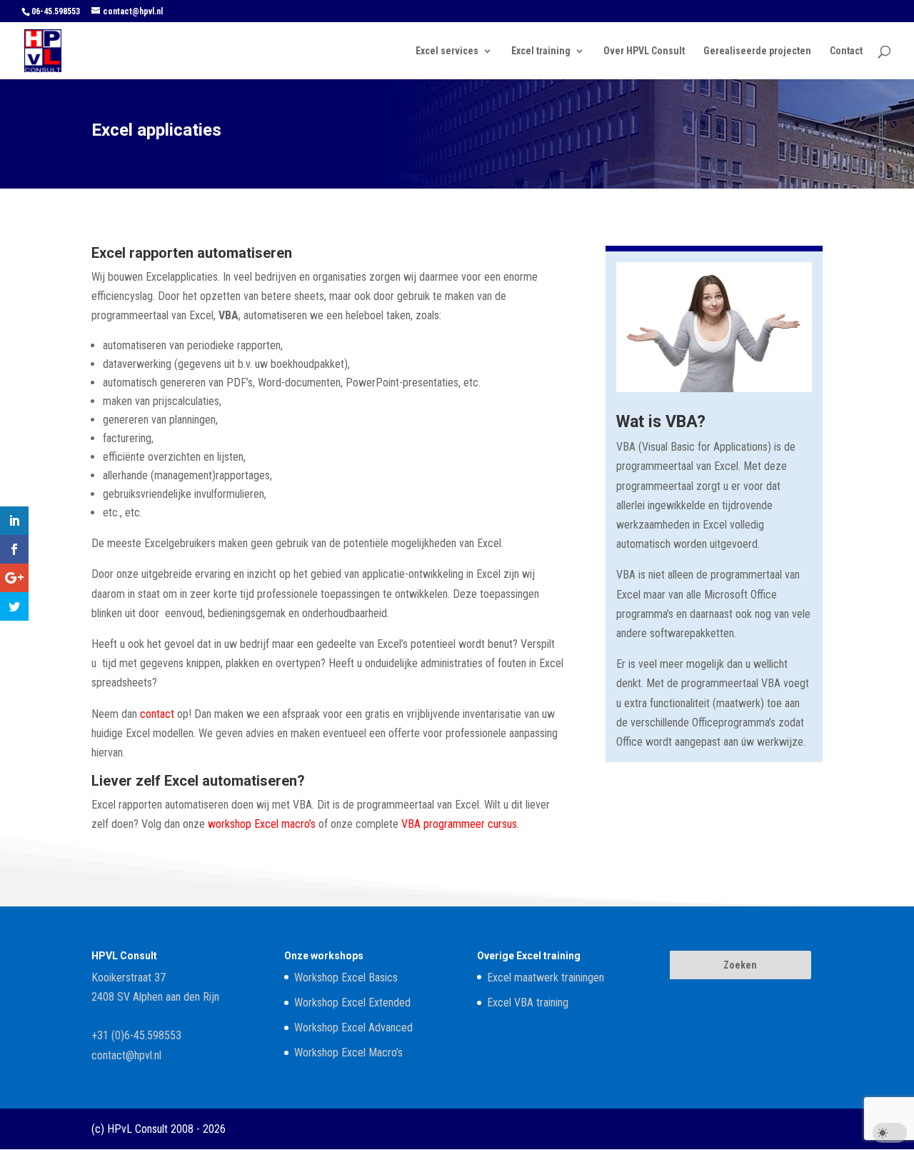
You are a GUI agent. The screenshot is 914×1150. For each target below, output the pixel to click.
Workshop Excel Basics (346, 977)
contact (157, 714)
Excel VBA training (527, 1002)
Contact (846, 51)
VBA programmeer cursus (459, 824)
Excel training (541, 51)
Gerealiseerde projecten (757, 51)
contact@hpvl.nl (126, 1055)
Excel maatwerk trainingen (545, 977)
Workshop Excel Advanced (353, 1027)
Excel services (447, 51)
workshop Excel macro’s (262, 824)
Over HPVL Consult (644, 51)
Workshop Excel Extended (352, 1002)
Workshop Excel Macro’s (348, 1052)
